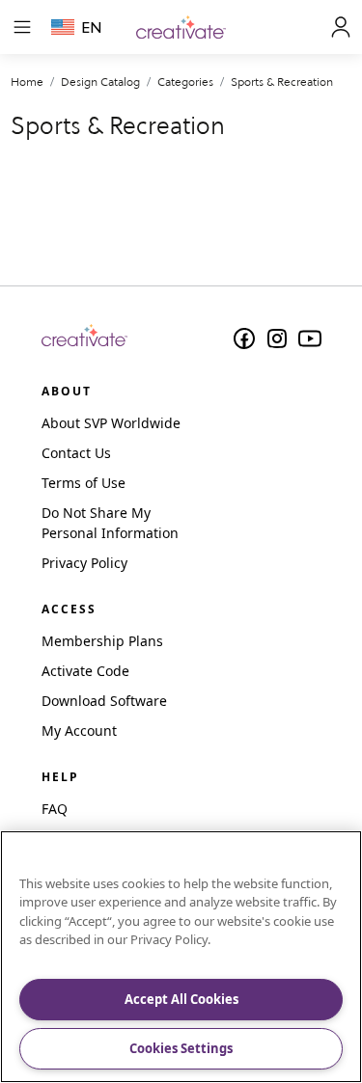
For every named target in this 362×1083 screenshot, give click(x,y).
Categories (185, 81)
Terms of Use (83, 483)
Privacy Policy (84, 563)
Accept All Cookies (181, 999)
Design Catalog (100, 81)
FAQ (55, 808)
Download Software (104, 700)
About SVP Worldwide (111, 423)
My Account (79, 730)
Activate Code (85, 671)
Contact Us (76, 453)
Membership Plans (102, 641)
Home (27, 81)
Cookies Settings (181, 1048)
